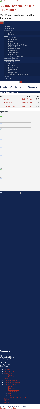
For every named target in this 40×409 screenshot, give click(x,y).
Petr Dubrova (8, 102)
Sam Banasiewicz (10, 106)
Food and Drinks (13, 67)
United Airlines (13, 54)
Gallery (6, 76)
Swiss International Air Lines (17, 45)
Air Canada (12, 38)
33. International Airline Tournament (17, 7)
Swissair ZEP (12, 50)
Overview (7, 26)
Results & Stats (9, 30)
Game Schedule (9, 28)
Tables (10, 32)
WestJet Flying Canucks (16, 56)
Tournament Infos (10, 62)
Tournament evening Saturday (18, 74)
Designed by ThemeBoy (8, 408)
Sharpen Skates (13, 73)
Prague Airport (13, 43)
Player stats (11, 34)
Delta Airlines (12, 39)
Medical (10, 71)
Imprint (6, 403)
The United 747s (13, 52)
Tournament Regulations (12, 60)
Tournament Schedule (11, 58)
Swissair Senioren (14, 49)
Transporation (12, 69)
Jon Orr (6, 99)
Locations (11, 65)
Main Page (7, 78)
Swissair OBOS (13, 47)
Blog (5, 401)
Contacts (11, 63)
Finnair (10, 41)
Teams (6, 36)
